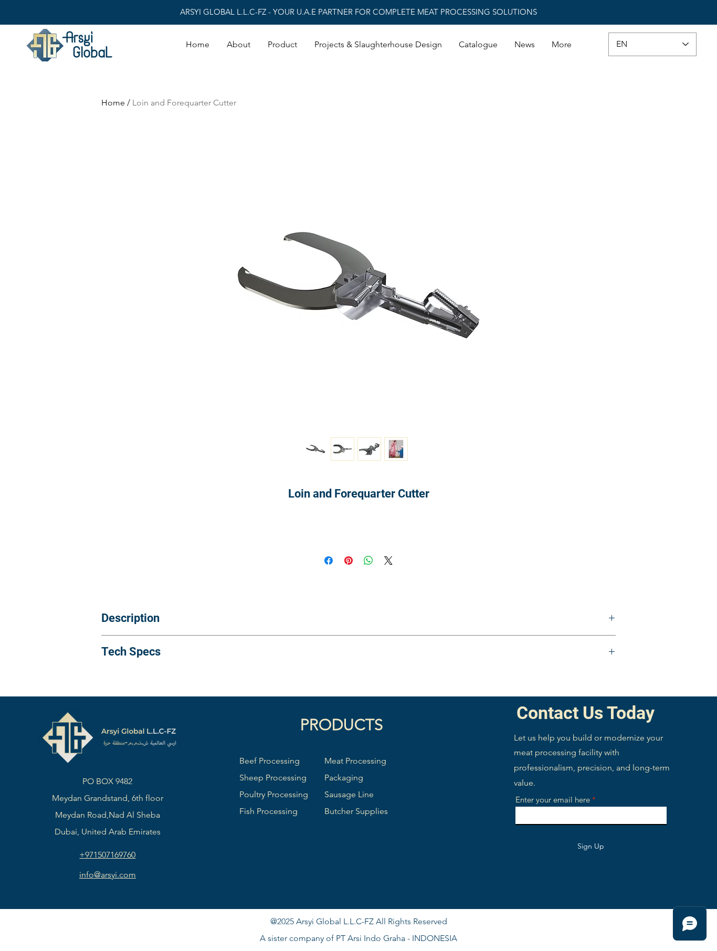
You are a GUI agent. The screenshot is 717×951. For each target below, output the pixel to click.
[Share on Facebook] (328, 560)
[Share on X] (388, 560)
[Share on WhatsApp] (368, 560)
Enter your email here (552, 800)
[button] (282, 45)
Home (113, 103)
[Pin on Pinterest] (348, 560)
